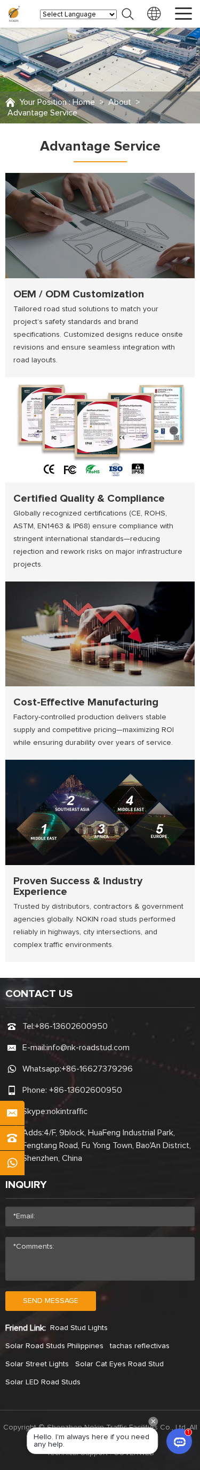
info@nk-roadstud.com (88, 1047)
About (119, 102)
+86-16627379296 (97, 1069)
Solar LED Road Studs (43, 1382)
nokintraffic (67, 1111)
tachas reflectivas (140, 1346)
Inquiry (26, 1185)
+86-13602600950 (71, 1026)
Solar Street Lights (37, 1364)
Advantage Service (42, 113)
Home (84, 102)
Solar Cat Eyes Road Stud (119, 1364)
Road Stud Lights (79, 1328)
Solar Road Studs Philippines (54, 1346)
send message (50, 1301)
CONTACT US (39, 994)
